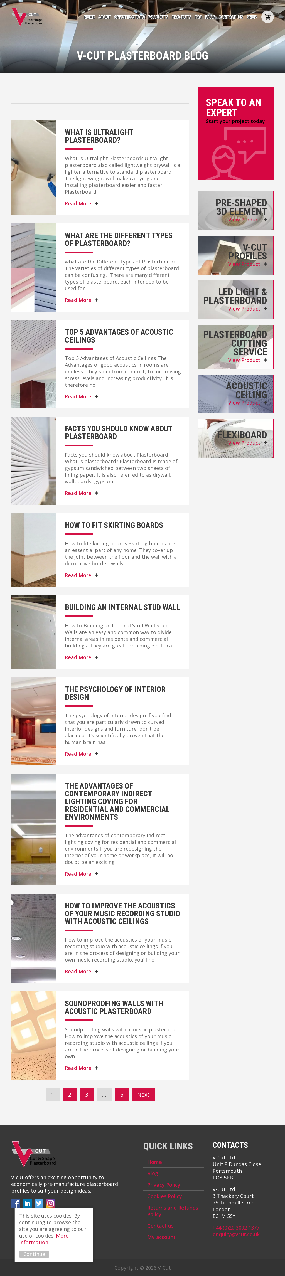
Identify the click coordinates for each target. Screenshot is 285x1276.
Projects (181, 17)
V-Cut (27, 17)
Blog (210, 17)
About (104, 17)
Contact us (231, 17)
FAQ (198, 17)
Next (143, 1094)
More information (43, 1239)
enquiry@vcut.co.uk (236, 1234)
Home (89, 17)
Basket (267, 17)
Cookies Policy (164, 1196)
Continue (34, 1254)
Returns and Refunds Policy (172, 1211)
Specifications (129, 17)
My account (161, 1237)
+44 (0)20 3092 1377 (236, 1227)
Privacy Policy (163, 1184)
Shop (252, 17)
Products (158, 17)
